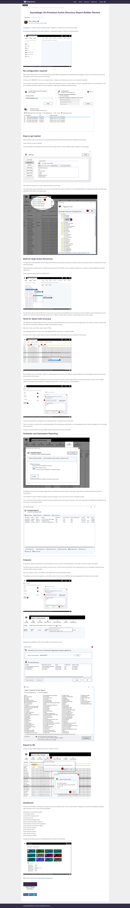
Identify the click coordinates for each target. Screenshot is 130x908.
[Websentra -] (29, 2)
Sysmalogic (26, 27)
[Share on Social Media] (35, 894)
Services (86, 1)
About (80, 1)
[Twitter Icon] (38, 21)
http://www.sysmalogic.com (45, 878)
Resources (94, 1)
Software (25, 5)
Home (75, 1)
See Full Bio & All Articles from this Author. (38, 23)
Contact (101, 1)
